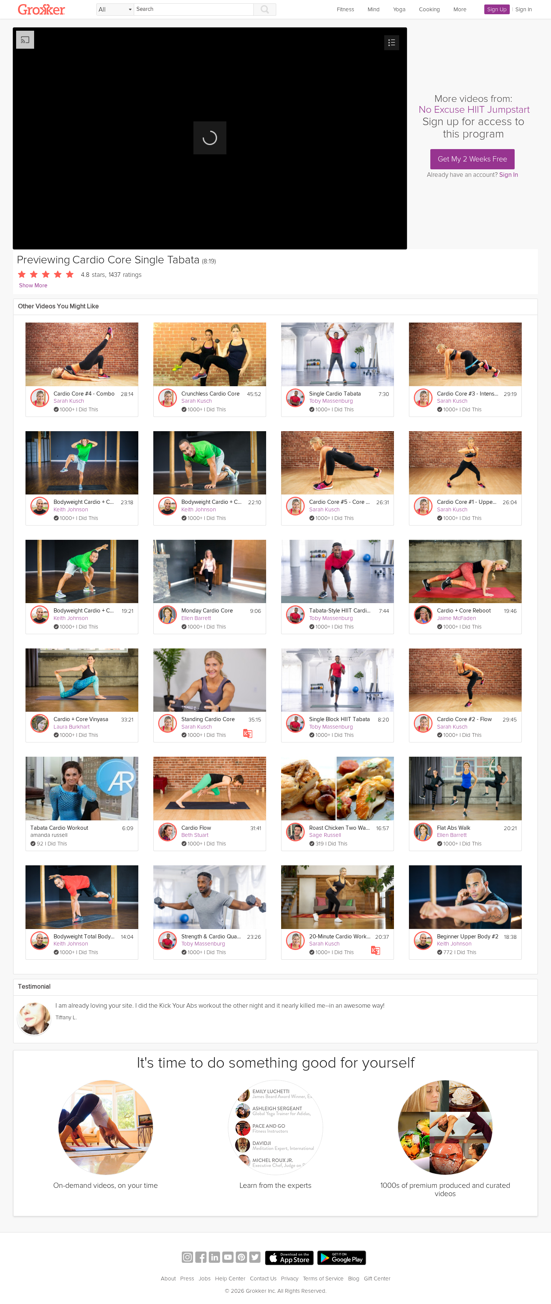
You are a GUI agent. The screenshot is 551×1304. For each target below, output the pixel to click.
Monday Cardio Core (207, 611)
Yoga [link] (399, 9)
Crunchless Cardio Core (210, 394)
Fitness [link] (345, 9)
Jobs (205, 1278)
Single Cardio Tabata (335, 394)
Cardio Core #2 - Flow (464, 719)
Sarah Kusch (69, 400)
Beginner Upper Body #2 (468, 937)
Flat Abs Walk (453, 828)
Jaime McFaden (456, 618)
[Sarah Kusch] (39, 397)
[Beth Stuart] (167, 832)
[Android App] (342, 1258)
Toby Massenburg (331, 400)
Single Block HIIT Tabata (339, 719)
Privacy (289, 1278)
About (168, 1278)
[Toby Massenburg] (295, 397)
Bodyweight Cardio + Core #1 (84, 611)
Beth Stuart (194, 835)
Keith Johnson (71, 509)
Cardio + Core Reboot (464, 611)
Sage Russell (325, 835)
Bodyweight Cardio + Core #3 (84, 502)
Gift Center (377, 1278)
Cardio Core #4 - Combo (84, 394)
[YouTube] (228, 1258)
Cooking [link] (429, 9)
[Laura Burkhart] (39, 723)
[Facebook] (201, 1258)
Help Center (230, 1278)
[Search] (265, 9)
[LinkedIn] (214, 1258)
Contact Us (263, 1278)
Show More (33, 285)
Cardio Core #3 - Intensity (468, 394)
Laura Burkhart (72, 726)
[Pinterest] (241, 1258)
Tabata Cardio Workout (59, 828)
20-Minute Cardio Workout (340, 937)
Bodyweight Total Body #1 (84, 937)
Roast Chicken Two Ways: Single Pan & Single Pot (340, 828)
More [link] (460, 9)
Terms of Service (323, 1278)
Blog (353, 1278)
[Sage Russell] (295, 832)
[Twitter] (255, 1258)
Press (187, 1278)
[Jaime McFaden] (423, 614)
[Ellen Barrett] (167, 614)
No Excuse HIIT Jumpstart (474, 109)
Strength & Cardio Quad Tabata (212, 937)
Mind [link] (374, 9)
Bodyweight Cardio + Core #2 (212, 502)
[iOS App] (289, 1257)
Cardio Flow (196, 828)
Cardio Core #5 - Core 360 (340, 502)
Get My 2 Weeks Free (472, 159)
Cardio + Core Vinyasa (81, 719)
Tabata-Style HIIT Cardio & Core (340, 611)
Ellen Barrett (196, 618)
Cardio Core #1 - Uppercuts (467, 502)
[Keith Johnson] (39, 506)
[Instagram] (187, 1258)
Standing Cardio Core (208, 719)
